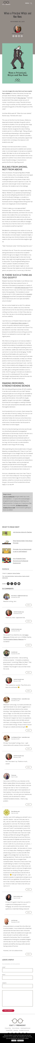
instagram (21, 36)
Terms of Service (15, 1028)
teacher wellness (18, 576)
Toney (12, 775)
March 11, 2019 (14, 777)
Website (4, 983)
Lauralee (13, 652)
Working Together (16, 573)
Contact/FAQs (9, 1030)
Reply (28, 621)
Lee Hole (13, 920)
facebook (13, 36)
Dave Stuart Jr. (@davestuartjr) (18, 595)
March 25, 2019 (17, 898)
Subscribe (16, 1030)
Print (19, 583)
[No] (33, 1038)
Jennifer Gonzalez (17, 611)
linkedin (19, 36)
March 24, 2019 (14, 813)
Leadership (9, 573)
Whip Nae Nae (22, 98)
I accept (14, 1040)
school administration (9, 576)
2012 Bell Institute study (22, 287)
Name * (4, 967)
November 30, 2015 (15, 653)
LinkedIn (15, 583)
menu (27, 3)
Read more (20, 1040)
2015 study (26, 400)
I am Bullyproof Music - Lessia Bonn (19, 698)
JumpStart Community (24, 1030)
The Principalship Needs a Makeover (13, 639)
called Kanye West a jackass (19, 323)
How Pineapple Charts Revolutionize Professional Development (20, 561)
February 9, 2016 (17, 681)
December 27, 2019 (15, 922)
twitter (16, 36)
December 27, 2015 (15, 700)
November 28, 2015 (15, 597)
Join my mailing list (8, 496)
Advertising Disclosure (25, 1028)
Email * (4, 974)
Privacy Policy (8, 1028)
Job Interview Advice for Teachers (22, 532)
